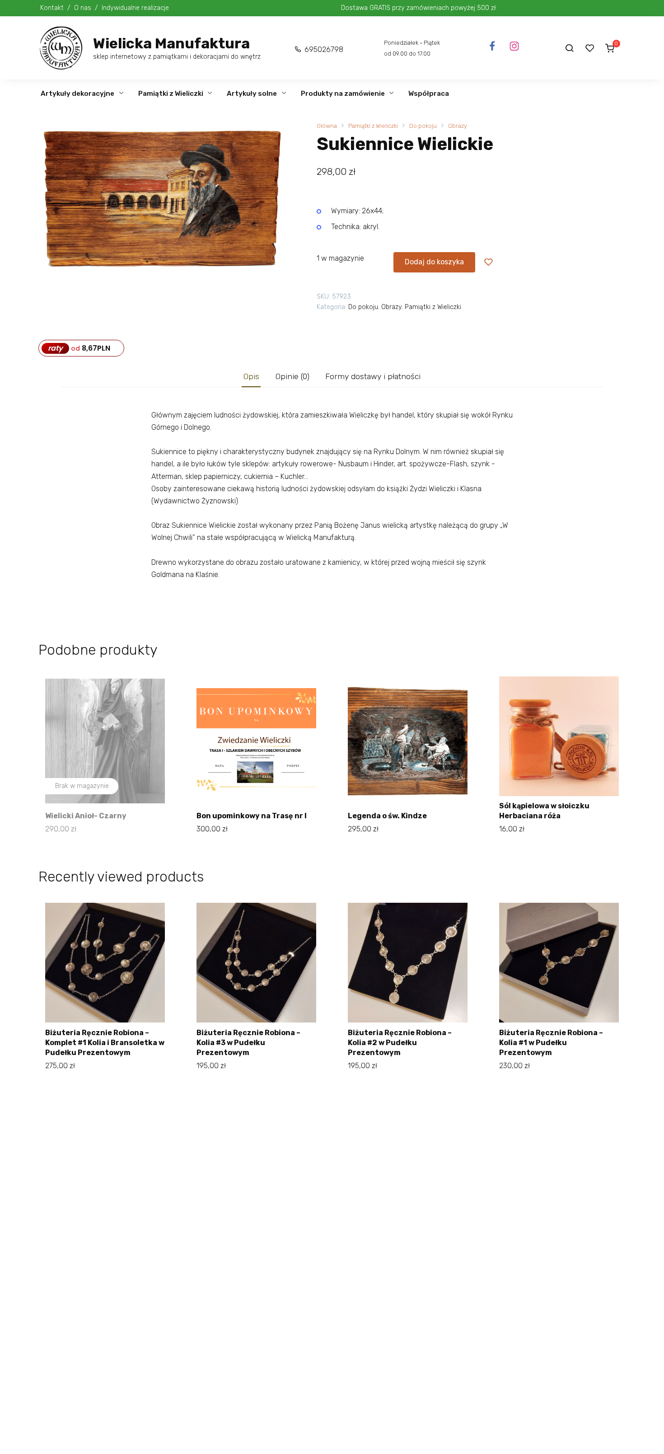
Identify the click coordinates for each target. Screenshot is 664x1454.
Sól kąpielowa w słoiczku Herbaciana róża (544, 811)
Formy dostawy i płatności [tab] (373, 376)
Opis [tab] (251, 376)
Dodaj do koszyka (434, 262)
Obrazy (457, 125)
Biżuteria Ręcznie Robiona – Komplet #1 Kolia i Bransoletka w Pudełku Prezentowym (104, 1042)
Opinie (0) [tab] (292, 376)
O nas (82, 8)
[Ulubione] (590, 47)
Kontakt (52, 8)
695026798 (323, 49)
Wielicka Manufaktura (171, 43)
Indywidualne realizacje (135, 8)
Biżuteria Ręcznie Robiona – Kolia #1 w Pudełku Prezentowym (551, 1042)
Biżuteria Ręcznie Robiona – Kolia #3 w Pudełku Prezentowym (248, 1042)
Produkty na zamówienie (343, 93)
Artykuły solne (252, 93)
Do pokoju (423, 125)
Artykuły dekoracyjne (77, 93)
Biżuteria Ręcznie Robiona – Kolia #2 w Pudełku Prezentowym (400, 1042)
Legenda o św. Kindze (387, 815)
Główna (327, 125)
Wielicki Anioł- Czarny (85, 815)
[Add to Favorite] (488, 262)
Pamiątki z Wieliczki (170, 93)
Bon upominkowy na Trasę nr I (251, 815)
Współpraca (428, 93)
